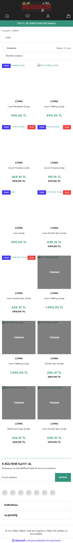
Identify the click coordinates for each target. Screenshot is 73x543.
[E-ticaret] (36, 540)
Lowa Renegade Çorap (19, 106)
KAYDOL (63, 477)
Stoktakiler (11, 48)
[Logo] (36, 7)
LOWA (19, 101)
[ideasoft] (18, 540)
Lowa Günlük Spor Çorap (54, 233)
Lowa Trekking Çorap (54, 106)
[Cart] (68, 16)
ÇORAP (16, 30)
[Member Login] (48, 16)
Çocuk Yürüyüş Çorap (54, 167)
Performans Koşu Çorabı (18, 428)
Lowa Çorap (18, 233)
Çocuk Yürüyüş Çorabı (18, 167)
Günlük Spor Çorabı (54, 363)
